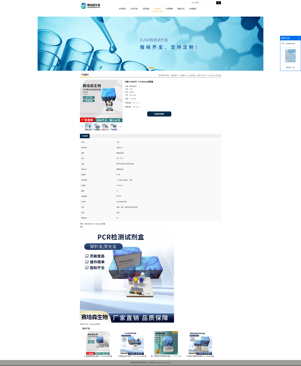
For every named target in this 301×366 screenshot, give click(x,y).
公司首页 (122, 9)
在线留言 (192, 9)
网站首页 (174, 75)
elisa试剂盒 (191, 75)
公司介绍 (134, 9)
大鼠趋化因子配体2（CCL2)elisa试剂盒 (132, 356)
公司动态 (145, 9)
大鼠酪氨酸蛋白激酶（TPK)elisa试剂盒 (98, 356)
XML (168, 362)
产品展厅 (157, 9)
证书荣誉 (169, 9)
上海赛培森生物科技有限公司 (139, 362)
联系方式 (181, 9)
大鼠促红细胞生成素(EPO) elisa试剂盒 (200, 356)
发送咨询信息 (159, 114)
